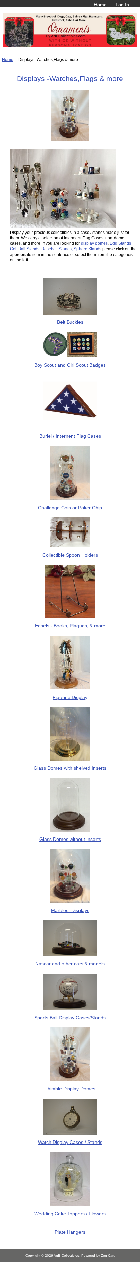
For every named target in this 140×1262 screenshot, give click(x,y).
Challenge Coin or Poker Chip (70, 507)
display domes (94, 243)
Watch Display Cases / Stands (70, 1142)
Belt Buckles (70, 322)
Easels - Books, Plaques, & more (70, 625)
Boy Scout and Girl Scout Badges (70, 365)
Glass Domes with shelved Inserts (70, 768)
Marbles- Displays (70, 910)
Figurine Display (70, 697)
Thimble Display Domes (70, 1088)
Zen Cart (108, 1255)
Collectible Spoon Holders (70, 554)
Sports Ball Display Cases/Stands (70, 1017)
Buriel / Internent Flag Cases (70, 436)
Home (100, 4)
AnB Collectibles (66, 1255)
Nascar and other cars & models (70, 964)
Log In (122, 4)
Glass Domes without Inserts (70, 839)
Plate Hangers (70, 1232)
